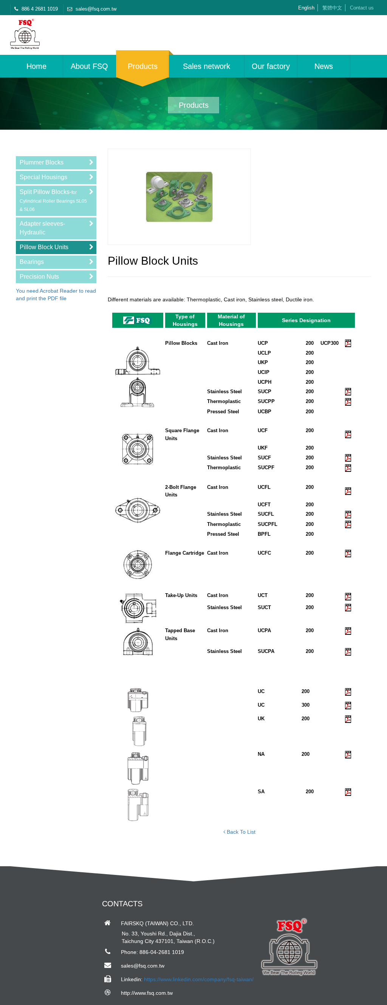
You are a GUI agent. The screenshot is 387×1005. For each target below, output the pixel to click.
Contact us (362, 8)
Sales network (206, 66)
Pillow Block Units (44, 247)
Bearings (32, 262)
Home (36, 66)
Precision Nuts (39, 276)
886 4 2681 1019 (39, 9)
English (306, 8)
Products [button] (143, 66)
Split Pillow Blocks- (53, 200)
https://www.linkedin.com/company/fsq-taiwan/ (199, 979)
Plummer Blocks (41, 162)
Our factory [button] (271, 66)
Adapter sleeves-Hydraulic (42, 228)
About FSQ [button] (89, 66)
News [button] (323, 66)
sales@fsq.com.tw (95, 9)
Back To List (240, 832)
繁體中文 (332, 8)
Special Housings (43, 177)
